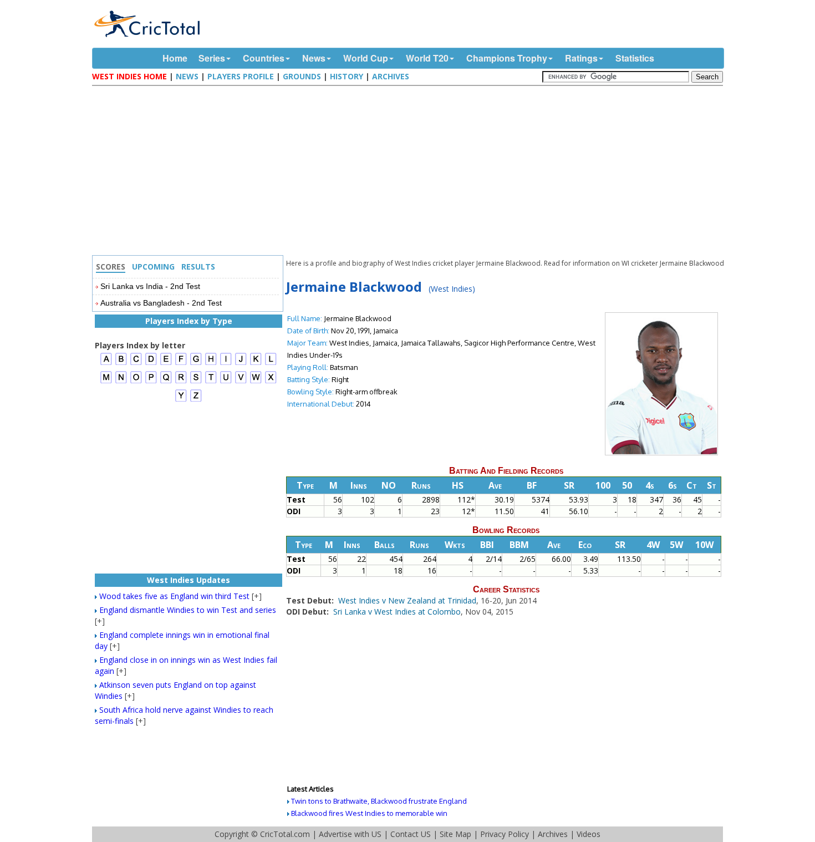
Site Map (455, 834)
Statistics (634, 58)
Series (211, 58)
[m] (106, 382)
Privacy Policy (504, 834)
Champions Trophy (506, 58)
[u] (225, 382)
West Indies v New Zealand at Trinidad (407, 600)
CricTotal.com (285, 834)
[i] (225, 363)
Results (198, 266)
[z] (196, 400)
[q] (166, 382)
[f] (181, 363)
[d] (151, 363)
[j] (240, 363)
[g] (196, 363)
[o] (136, 382)
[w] (255, 382)
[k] (255, 363)
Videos (588, 834)
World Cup (365, 58)
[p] (151, 382)
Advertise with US (350, 834)
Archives (390, 76)
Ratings (581, 58)
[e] (166, 363)
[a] (106, 363)
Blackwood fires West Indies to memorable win (369, 813)
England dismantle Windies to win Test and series (187, 610)
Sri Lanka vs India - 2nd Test (150, 286)
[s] (196, 382)
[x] (270, 382)
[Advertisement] (410, 172)
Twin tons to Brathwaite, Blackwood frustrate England (379, 801)
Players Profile (240, 76)
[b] (121, 363)
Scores (110, 266)
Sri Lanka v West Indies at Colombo (397, 611)
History (346, 76)
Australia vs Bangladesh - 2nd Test (161, 302)
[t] (210, 382)
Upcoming (153, 266)
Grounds (302, 76)
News (313, 58)
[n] (121, 382)
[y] (181, 400)
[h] (210, 363)
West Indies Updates (188, 580)
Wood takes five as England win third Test (174, 596)
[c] (136, 363)
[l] (270, 363)
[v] (240, 382)
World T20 (427, 58)
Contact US (410, 834)
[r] (181, 382)
